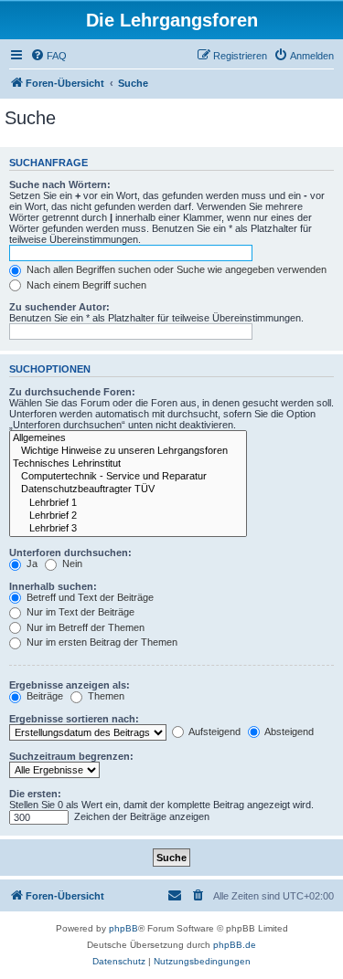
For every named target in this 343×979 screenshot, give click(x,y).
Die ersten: (35, 793)
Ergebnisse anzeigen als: (69, 684)
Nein (70, 563)
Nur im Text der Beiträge (79, 611)
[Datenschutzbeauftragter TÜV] (128, 489)
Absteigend (288, 731)
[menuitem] (48, 56)
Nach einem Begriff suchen (85, 284)
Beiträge (43, 695)
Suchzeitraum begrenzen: (71, 756)
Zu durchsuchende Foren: (72, 391)
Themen (104, 695)
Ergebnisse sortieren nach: (74, 718)
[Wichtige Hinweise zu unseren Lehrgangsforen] (128, 451)
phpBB (123, 928)
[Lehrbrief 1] (128, 503)
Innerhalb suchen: (53, 586)
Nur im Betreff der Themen (84, 627)
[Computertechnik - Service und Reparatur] (128, 476)
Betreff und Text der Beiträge (89, 597)
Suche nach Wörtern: (60, 184)
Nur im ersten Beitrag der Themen (100, 642)
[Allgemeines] (128, 438)
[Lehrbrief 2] (128, 516)
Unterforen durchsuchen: (70, 552)
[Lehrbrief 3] (128, 528)
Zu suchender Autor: (59, 306)
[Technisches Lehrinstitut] (128, 464)
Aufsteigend (214, 731)
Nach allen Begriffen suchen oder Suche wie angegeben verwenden (175, 269)
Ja (31, 563)
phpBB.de (234, 945)
